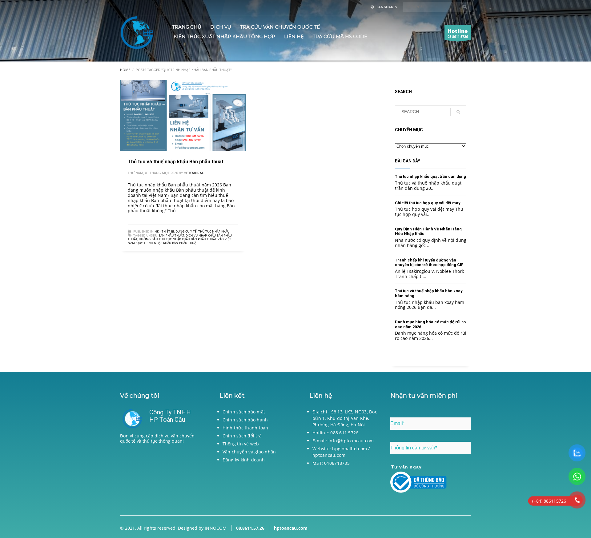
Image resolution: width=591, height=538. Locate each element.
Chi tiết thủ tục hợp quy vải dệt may (427, 203)
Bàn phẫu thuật (171, 235)
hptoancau (194, 172)
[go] (465, 7)
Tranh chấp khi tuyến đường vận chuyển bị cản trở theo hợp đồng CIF (429, 262)
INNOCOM (215, 528)
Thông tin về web (241, 444)
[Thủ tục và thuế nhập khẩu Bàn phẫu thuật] (182, 115)
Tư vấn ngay (406, 466)
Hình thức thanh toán (245, 428)
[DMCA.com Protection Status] (160, 477)
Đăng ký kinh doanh (244, 460)
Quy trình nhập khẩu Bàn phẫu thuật (167, 243)
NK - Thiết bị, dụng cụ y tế (176, 231)
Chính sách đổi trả (242, 436)
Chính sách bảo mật (244, 412)
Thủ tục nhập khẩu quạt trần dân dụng (430, 176)
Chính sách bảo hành (245, 420)
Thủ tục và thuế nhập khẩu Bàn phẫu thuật (175, 162)
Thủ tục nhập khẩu (213, 231)
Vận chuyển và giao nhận (249, 452)
